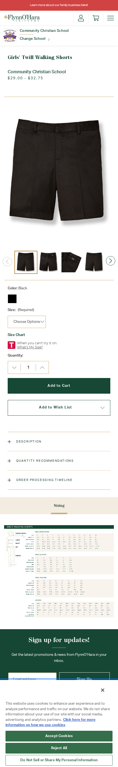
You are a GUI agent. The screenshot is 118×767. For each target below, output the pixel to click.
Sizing (59, 505)
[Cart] (95, 18)
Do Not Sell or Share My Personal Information (59, 760)
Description (28, 441)
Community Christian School (44, 31)
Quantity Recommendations (44, 460)
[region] (59, 723)
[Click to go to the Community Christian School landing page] (10, 36)
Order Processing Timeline (44, 480)
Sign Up (84, 679)
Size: (21, 310)
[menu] (110, 18)
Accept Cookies (59, 736)
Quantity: (15, 355)
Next (110, 260)
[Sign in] (81, 18)
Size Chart (16, 335)
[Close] (103, 690)
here (84, 5)
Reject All (59, 748)
